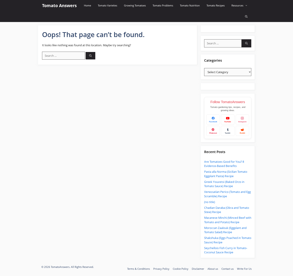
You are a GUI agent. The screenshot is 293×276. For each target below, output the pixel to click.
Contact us (227, 268)
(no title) (209, 202)
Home (87, 5)
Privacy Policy (161, 268)
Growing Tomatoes (135, 5)
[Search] (90, 56)
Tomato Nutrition (190, 5)
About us (213, 268)
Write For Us (244, 268)
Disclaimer (198, 268)
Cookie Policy (180, 268)
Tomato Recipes (216, 5)
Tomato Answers (59, 5)
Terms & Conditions (138, 268)
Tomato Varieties (107, 5)
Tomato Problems (163, 5)
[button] (246, 16)
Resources (237, 5)
